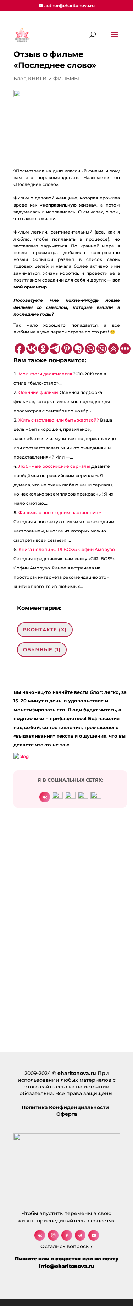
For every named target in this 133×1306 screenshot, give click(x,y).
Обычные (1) (42, 649)
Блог (19, 78)
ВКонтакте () (45, 629)
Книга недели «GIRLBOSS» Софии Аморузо (66, 549)
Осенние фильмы (38, 392)
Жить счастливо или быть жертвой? (58, 420)
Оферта (66, 1114)
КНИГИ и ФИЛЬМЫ (53, 78)
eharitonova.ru (76, 1073)
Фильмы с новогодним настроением (60, 512)
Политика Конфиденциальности (65, 1107)
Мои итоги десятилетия (45, 373)
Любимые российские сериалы (54, 466)
